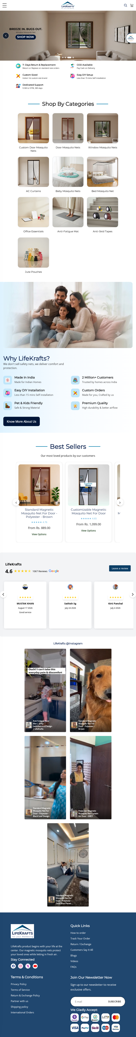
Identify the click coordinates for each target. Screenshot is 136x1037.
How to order (78, 932)
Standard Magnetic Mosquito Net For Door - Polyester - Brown (39, 513)
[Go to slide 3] (68, 57)
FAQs (73, 966)
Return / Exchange (80, 944)
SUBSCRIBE (114, 1001)
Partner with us (19, 1001)
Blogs (73, 955)
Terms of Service (20, 989)
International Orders (22, 1012)
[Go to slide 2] (65, 57)
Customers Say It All (81, 949)
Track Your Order (80, 938)
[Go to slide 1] (63, 57)
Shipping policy (19, 1006)
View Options (39, 534)
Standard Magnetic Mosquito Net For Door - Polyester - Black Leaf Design (42, 812)
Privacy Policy (19, 984)
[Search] (125, 5)
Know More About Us (21, 421)
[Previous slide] (6, 35)
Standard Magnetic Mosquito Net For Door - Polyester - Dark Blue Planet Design (65, 900)
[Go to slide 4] (72, 57)
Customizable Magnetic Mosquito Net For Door (88, 511)
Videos (74, 961)
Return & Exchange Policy (25, 995)
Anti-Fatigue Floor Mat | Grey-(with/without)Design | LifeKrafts (43, 724)
